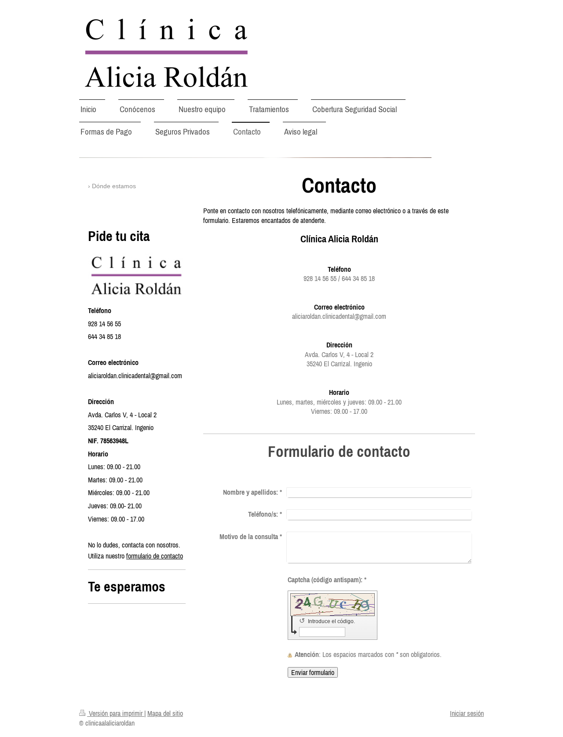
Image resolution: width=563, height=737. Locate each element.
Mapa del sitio (165, 713)
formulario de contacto (154, 556)
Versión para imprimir (115, 713)
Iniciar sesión (467, 713)
